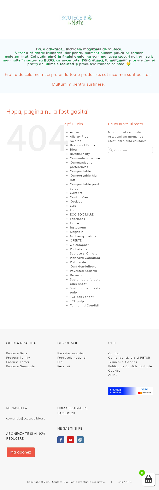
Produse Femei (78, 74)
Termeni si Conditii (84, 305)
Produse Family (18, 357)
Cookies (76, 201)
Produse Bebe (17, 353)
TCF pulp (77, 301)
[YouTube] (70, 439)
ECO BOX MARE (82, 214)
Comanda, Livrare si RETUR (129, 357)
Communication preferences (82, 164)
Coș (73, 206)
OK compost (79, 245)
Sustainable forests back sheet (85, 281)
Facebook (77, 219)
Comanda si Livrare (85, 158)
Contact (76, 193)
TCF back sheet (82, 296)
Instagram (78, 227)
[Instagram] (80, 439)
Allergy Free (79, 136)
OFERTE (76, 240)
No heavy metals (83, 236)
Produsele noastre (71, 357)
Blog (73, 149)
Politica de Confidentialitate (83, 264)
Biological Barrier (83, 145)
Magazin (76, 232)
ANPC (112, 375)
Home (74, 223)
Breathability (80, 154)
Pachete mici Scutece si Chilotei (84, 251)
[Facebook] (61, 439)
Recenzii (76, 275)
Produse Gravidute (20, 366)
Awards (75, 141)
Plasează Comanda (85, 258)
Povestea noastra (83, 271)
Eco (73, 210)
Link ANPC (124, 482)
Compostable (80, 171)
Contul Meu (79, 197)
